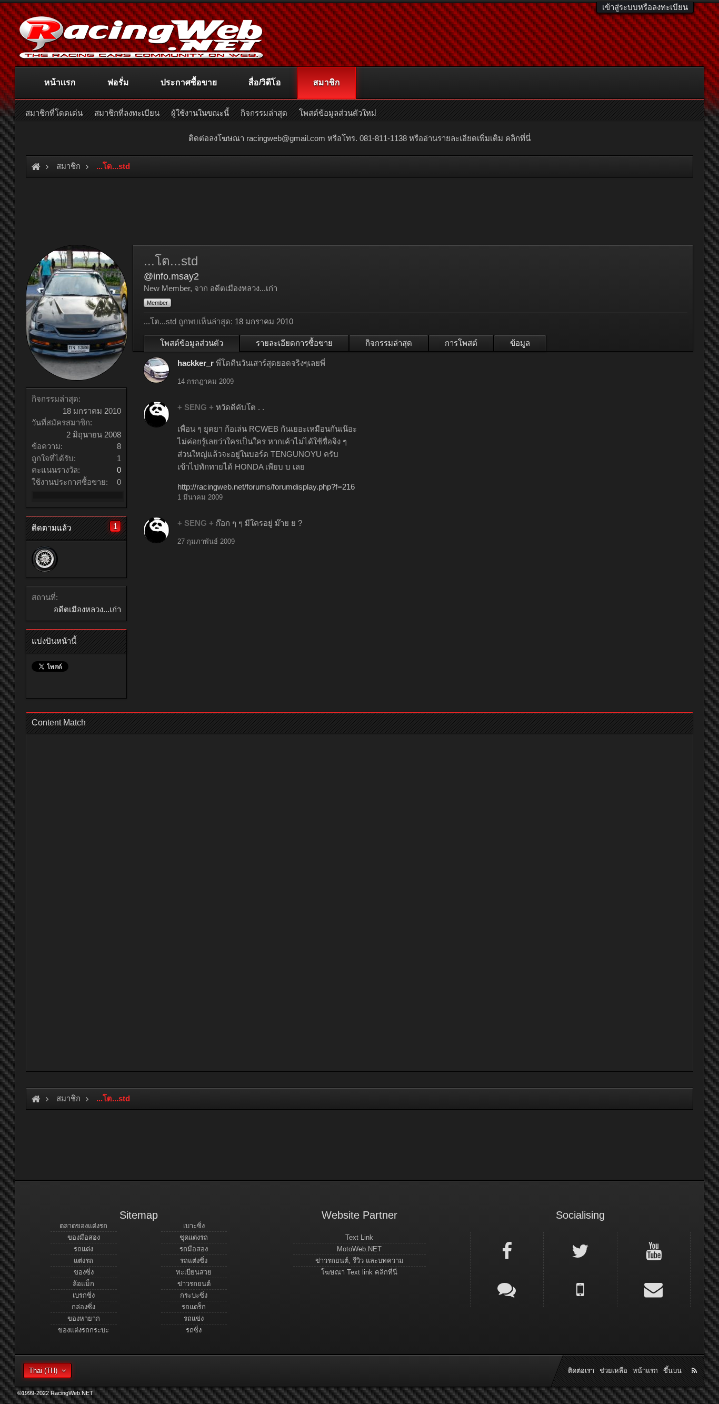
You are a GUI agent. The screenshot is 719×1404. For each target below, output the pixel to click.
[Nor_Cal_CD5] (45, 559)
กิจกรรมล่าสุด (388, 342)
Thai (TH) (43, 1371)
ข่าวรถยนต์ (194, 1284)
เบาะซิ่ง (194, 1226)
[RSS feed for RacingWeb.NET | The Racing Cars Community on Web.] (695, 1358)
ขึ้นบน (672, 1371)
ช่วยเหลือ (613, 1371)
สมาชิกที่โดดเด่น (54, 112)
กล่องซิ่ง (83, 1307)
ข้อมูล (520, 342)
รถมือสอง (193, 1249)
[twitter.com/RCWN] (580, 1250)
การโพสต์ (461, 342)
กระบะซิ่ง (193, 1295)
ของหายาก (83, 1318)
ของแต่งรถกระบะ (83, 1330)
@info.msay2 (171, 276)
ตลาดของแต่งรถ (83, 1226)
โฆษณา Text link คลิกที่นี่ (359, 1272)
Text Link (359, 1237)
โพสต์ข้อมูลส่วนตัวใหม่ (337, 112)
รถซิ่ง (194, 1330)
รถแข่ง (194, 1318)
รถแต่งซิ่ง (193, 1260)
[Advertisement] (350, 899)
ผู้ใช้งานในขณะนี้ (200, 112)
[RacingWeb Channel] (653, 1250)
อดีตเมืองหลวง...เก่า (87, 609)
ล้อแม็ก (83, 1284)
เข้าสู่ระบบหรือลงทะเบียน (645, 7)
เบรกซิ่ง (84, 1295)
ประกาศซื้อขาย (189, 82)
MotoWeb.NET (359, 1249)
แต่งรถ (83, 1260)
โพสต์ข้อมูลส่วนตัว (191, 342)
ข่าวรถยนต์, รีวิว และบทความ (359, 1260)
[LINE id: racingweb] (507, 1288)
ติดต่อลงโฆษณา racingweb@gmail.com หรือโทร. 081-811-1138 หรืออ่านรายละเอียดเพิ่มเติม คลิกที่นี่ (359, 138)
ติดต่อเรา (581, 1371)
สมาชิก (326, 82)
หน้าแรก (60, 82)
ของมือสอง (83, 1237)
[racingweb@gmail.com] (653, 1288)
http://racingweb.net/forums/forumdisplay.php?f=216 (266, 486)
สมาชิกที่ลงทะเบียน (126, 112)
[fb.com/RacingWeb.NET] (507, 1250)
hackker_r (195, 363)
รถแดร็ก (194, 1307)
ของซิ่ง (84, 1272)
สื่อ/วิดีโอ (264, 82)
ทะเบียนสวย (194, 1272)
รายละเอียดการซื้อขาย (294, 342)
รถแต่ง (83, 1249)
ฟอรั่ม (118, 82)
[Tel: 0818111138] (580, 1288)
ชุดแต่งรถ (193, 1237)
